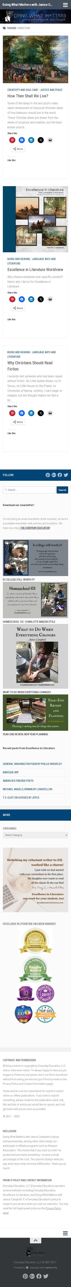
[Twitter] (66, 475)
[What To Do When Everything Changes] (35, 657)
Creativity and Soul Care (22, 89)
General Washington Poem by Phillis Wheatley (32, 764)
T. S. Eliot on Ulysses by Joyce (21, 797)
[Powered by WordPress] (27, 1267)
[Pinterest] (47, 475)
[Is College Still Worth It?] (35, 558)
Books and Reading (18, 259)
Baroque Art (11, 772)
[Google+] (53, 475)
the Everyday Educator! (35, 528)
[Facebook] (60, 475)
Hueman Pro (51, 1267)
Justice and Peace (51, 89)
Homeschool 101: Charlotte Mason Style (29, 621)
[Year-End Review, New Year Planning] (35, 713)
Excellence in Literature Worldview (35, 269)
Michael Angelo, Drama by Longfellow (27, 789)
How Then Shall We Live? (27, 96)
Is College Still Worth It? (19, 579)
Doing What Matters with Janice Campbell (28, 4)
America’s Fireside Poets (18, 780)
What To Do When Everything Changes (27, 692)
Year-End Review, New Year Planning (25, 734)
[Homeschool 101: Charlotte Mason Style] (35, 601)
